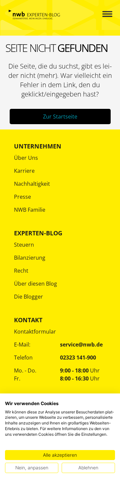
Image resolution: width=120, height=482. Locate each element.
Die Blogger (28, 296)
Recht (21, 270)
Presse (22, 196)
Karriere (24, 170)
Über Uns (26, 157)
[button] (101, 14)
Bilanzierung (29, 257)
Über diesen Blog (35, 283)
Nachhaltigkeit (32, 183)
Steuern (24, 244)
